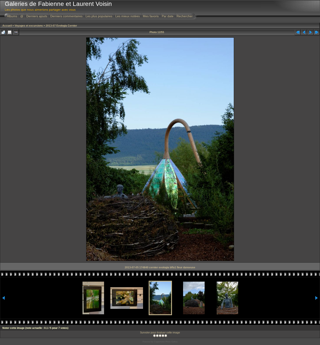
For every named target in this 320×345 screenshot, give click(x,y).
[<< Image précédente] (304, 32)
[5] (165, 335)
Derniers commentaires (66, 16)
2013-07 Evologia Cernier (61, 25)
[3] (160, 335)
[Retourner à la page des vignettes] (3, 32)
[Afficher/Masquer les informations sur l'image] (10, 32)
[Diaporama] (16, 32)
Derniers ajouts (36, 16)
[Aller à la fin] (317, 32)
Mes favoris (151, 16)
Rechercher (185, 16)
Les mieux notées (127, 16)
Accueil (7, 25)
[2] (157, 335)
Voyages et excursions (29, 25)
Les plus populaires (99, 16)
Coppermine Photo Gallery (166, 342)
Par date (167, 16)
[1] (154, 335)
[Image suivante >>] (310, 32)
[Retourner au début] (298, 32)
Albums (12, 16)
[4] (163, 335)
